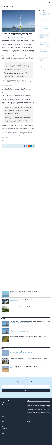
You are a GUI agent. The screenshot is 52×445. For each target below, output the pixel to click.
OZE (46, 53)
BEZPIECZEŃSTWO (13, 352)
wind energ (41, 65)
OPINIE (18, 292)
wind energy (47, 65)
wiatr (40, 63)
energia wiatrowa (42, 23)
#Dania (41, 12)
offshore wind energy (43, 51)
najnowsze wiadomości (43, 40)
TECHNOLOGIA (24, 359)
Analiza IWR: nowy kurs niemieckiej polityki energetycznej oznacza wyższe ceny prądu (28, 299)
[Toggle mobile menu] (49, 2)
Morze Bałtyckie (42, 37)
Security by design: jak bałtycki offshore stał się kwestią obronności (24, 351)
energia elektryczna (43, 21)
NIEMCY (11, 300)
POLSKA (21, 292)
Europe (41, 26)
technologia (45, 58)
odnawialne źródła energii (44, 44)
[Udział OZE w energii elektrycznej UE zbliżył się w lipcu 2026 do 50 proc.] (5, 369)
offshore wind (42, 49)
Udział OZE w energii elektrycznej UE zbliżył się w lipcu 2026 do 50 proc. (25, 366)
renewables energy (43, 56)
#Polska (48, 14)
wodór (41, 67)
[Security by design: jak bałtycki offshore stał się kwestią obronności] (5, 353)
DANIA (13, 37)
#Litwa (41, 14)
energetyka (41, 17)
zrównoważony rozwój (43, 69)
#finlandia (45, 12)
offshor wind (42, 53)
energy (48, 23)
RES (47, 56)
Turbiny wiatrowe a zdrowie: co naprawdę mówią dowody (22, 306)
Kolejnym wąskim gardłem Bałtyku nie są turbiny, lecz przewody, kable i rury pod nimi (28, 358)
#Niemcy (44, 14)
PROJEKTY (27, 322)
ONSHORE (12, 337)
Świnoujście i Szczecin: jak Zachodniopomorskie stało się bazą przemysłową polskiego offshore (30, 321)
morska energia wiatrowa (44, 33)
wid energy (44, 63)
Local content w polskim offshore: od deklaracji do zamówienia (23, 291)
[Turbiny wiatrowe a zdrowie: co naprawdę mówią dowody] (5, 309)
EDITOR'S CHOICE (13, 292)
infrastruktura (45, 26)
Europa (47, 24)
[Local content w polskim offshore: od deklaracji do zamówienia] (5, 294)
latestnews (41, 30)
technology (41, 60)
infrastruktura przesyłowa (44, 28)
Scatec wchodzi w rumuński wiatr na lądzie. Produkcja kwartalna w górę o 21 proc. (28, 336)
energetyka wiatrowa (43, 19)
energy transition (42, 24)
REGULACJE (21, 37)
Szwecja (41, 58)
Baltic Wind (4, 37)
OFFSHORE (17, 37)
